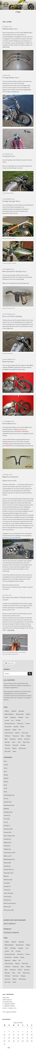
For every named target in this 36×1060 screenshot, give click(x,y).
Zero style (8, 751)
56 (4, 785)
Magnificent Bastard (10, 477)
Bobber (28, 714)
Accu (5, 798)
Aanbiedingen (8, 795)
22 (4, 761)
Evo (12, 720)
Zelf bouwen (22, 748)
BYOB (5, 809)
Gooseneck (8, 726)
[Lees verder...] (29, 634)
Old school (25, 733)
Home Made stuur (9, 424)
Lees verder (10, 630)
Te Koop (6, 890)
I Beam (14, 729)
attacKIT (13, 711)
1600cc (7, 711)
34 (4, 768)
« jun (8, 1047)
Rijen (6, 739)
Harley (22, 726)
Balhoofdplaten (9, 714)
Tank (19, 742)
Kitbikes (6, 849)
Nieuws (17, 733)
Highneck (7, 729)
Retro (22, 736)
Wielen (14, 748)
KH (20, 729)
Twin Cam (15, 745)
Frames (27, 723)
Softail (20, 739)
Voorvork (7, 748)
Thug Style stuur (8, 156)
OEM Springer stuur (10, 29)
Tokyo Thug (26, 742)
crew (26, 717)
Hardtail (16, 726)
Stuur (13, 742)
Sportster (27, 739)
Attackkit (21, 711)
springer (6, 886)
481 (5, 778)
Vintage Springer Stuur (11, 201)
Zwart (14, 751)
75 (4, 788)
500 (5, 781)
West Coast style (9, 903)
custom (7, 720)
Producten (15, 736)
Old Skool (7, 736)
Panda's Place (8, 869)
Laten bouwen (9, 733)
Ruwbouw (13, 739)
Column (6, 815)
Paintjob (6, 866)
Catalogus (13, 717)
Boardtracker (20, 714)
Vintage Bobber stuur (10, 78)
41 (4, 771)
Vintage (23, 745)
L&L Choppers (20, 4)
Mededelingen (8, 859)
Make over (7, 856)
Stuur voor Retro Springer (12, 316)
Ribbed (28, 736)
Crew (5, 819)
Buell (6, 717)
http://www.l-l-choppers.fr (11, 932)
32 (4, 765)
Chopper (20, 717)
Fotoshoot (20, 723)
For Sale (18, 720)
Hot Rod (6, 846)
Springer (7, 742)
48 (4, 775)
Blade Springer (8, 362)
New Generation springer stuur (14, 271)
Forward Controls (10, 723)
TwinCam (7, 745)
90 (4, 792)
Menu (19, 12)
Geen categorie (8, 836)
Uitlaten (6, 900)
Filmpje (6, 825)
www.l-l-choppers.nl (10, 923)
